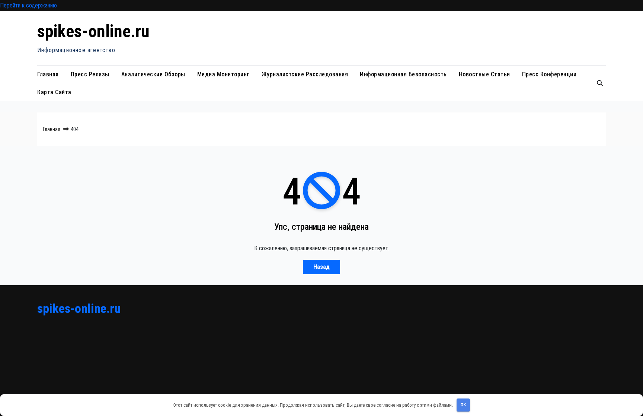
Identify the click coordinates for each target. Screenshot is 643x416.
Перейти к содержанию (28, 5)
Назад (321, 266)
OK (463, 404)
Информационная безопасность (403, 74)
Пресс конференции (549, 74)
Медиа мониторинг (223, 74)
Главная (48, 74)
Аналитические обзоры (153, 74)
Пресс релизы (90, 74)
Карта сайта (54, 92)
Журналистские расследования (305, 74)
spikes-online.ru (93, 31)
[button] (600, 83)
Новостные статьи (484, 74)
